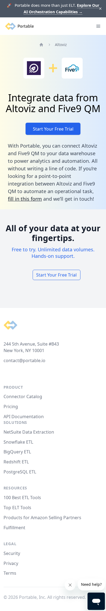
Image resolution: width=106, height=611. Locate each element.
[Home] (41, 45)
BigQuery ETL (17, 452)
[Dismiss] (100, 9)
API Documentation (24, 417)
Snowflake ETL (18, 442)
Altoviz (61, 44)
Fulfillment (14, 528)
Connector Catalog (23, 396)
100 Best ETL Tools (22, 497)
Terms (10, 573)
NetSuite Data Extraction (29, 432)
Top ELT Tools (17, 508)
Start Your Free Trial (53, 129)
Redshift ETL (16, 462)
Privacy (11, 563)
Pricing (11, 407)
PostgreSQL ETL (20, 472)
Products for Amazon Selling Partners (42, 518)
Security (12, 553)
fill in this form (25, 199)
